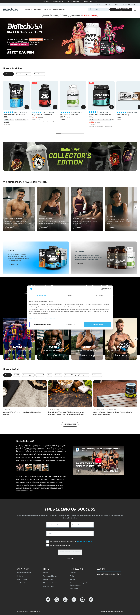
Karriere (116, 4)
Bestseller (20, 576)
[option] (70, 38)
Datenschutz (33, 318)
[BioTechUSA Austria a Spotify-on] (74, 601)
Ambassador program (129, 4)
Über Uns (107, 4)
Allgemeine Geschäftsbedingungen (111, 611)
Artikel (98, 4)
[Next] (27, 119)
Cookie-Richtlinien (48, 318)
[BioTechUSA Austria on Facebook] (48, 601)
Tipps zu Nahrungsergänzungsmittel (76, 375)
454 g (6, 119)
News (49, 375)
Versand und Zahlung (50, 576)
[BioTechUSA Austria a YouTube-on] (65, 601)
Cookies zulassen (97, 324)
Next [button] (136, 97)
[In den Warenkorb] (26, 107)
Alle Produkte (21, 583)
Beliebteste (8, 74)
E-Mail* (50, 533)
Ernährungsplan (28, 375)
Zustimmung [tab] (41, 295)
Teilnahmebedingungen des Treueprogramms (79, 584)
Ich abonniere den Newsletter (60, 545)
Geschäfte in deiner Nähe (109, 574)
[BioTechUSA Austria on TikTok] (91, 601)
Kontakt (45, 573)
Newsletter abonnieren (70, 552)
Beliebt (16, 375)
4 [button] (76, 133)
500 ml (97, 119)
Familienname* (53, 525)
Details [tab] (70, 295)
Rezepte (58, 375)
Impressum (74, 588)
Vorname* (75, 525)
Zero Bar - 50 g (123, 115)
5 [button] (81, 133)
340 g (91, 119)
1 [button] (58, 133)
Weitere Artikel (70, 424)
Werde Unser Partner (50, 583)
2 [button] (64, 133)
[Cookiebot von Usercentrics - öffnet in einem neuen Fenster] (102, 289)
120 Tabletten (104, 119)
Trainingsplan (96, 375)
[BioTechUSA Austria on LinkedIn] (82, 601)
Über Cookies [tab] (98, 295)
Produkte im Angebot (23, 74)
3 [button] (70, 133)
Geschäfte (102, 569)
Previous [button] (4, 97)
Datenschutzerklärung (84, 541)
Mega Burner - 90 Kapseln (42, 115)
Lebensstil (40, 375)
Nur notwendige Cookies (42, 324)
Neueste (7, 375)
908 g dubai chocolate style (21, 119)
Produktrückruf (48, 579)
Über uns (73, 573)
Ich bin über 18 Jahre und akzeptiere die (71, 541)
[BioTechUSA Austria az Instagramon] (56, 601)
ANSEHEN (10, 227)
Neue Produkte (39, 74)
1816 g (12, 119)
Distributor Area (48, 586)
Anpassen (69, 324)
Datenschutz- (21, 611)
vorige (4, 37)
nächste (135, 37)
